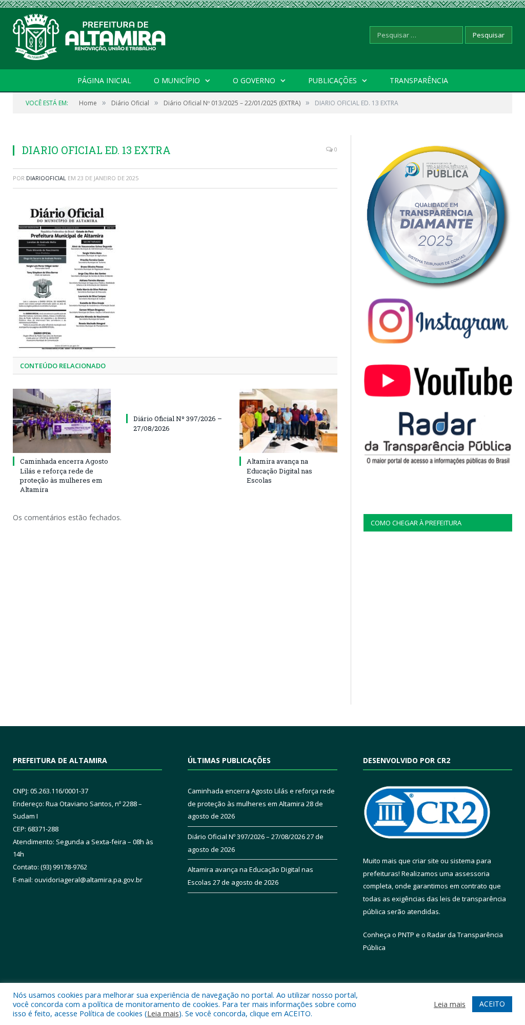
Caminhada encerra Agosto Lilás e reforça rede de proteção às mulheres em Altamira (64, 475)
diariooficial (46, 178)
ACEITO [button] (492, 1004)
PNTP (406, 934)
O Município (177, 80)
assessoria (472, 873)
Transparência (419, 80)
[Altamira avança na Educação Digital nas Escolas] (288, 421)
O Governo (254, 80)
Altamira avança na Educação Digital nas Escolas (279, 470)
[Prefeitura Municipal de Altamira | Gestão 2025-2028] (90, 35)
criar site (425, 860)
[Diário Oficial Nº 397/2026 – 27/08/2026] (175, 399)
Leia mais (163, 1013)
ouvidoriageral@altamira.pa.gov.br (88, 879)
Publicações (332, 80)
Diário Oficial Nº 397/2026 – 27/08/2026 (246, 836)
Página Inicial (104, 80)
